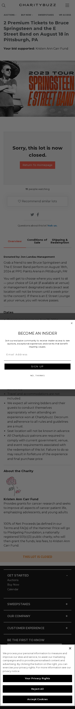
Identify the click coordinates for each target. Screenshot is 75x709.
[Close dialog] (72, 323)
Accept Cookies (37, 699)
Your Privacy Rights (37, 678)
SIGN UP (37, 366)
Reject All (37, 688)
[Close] (70, 648)
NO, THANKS (37, 375)
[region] (37, 675)
